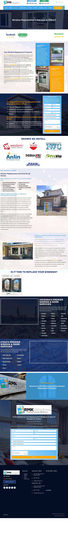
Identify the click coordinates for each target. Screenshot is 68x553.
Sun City (63, 330)
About (10, 7)
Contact (50, 7)
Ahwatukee (64, 328)
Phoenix (8, 79)
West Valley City (7, 358)
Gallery (30, 7)
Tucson (43, 316)
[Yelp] (61, 2)
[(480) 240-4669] (27, 3)
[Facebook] (56, 2)
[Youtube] (60, 2)
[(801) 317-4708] (40, 3)
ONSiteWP (63, 515)
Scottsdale (24, 77)
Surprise (53, 320)
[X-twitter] (63, 2)
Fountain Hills (12, 79)
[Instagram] (58, 2)
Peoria (53, 318)
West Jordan (6, 361)
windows (40, 239)
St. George (20, 355)
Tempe (13, 77)
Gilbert (20, 77)
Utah (20, 79)
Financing (41, 7)
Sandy (19, 358)
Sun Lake (17, 79)
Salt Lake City (7, 355)
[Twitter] (15, 488)
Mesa (11, 77)
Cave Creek (64, 318)
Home (6, 7)
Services (15, 7)
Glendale (44, 333)
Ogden (19, 361)
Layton (19, 364)
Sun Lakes (63, 325)
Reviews (35, 7)
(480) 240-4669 (33, 3)
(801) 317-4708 (45, 3)
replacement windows (12, 64)
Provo (4, 364)
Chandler (17, 77)
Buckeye (53, 323)
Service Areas (23, 7)
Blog (46, 7)
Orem (4, 368)
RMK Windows (6, 55)
